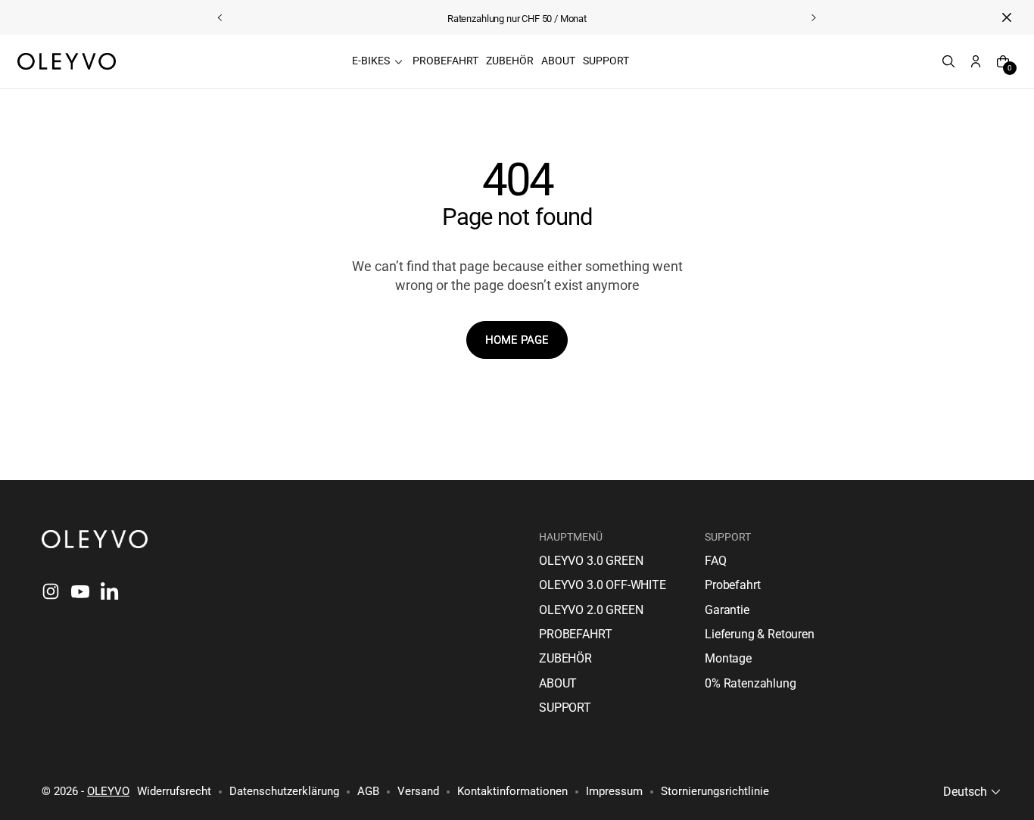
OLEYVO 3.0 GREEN (591, 560)
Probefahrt (732, 585)
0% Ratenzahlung (750, 683)
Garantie (727, 610)
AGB (368, 791)
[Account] (975, 61)
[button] (899, 61)
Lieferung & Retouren (759, 634)
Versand (418, 791)
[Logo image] (66, 61)
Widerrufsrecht (174, 791)
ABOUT (558, 683)
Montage (728, 658)
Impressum (614, 791)
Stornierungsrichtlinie (715, 791)
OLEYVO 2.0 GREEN (591, 610)
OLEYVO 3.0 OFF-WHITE (602, 585)
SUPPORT (565, 707)
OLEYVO (108, 791)
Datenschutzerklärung (284, 791)
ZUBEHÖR (565, 658)
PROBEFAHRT (575, 634)
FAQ (716, 560)
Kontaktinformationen (512, 791)
